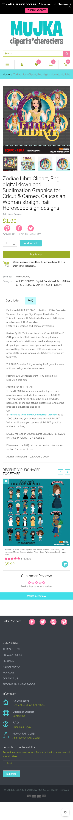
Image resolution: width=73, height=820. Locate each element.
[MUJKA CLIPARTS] (36, 31)
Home (6, 74)
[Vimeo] (34, 627)
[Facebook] (19, 228)
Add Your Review (12, 214)
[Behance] (52, 627)
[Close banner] (69, 7)
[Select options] (65, 564)
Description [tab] (12, 301)
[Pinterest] (64, 621)
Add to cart (30, 243)
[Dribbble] (30, 627)
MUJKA (42, 790)
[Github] (8, 627)
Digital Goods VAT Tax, (48, 281)
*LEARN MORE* (36, 10)
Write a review (36, 596)
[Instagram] (53, 621)
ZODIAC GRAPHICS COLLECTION (42, 285)
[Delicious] (39, 627)
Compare (9, 234)
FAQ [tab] (30, 301)
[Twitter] (30, 228)
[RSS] (12, 627)
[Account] (22, 64)
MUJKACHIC (23, 276)
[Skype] (43, 627)
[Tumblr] (26, 627)
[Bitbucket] (21, 627)
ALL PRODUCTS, (25, 281)
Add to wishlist (30, 234)
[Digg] (48, 627)
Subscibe (11, 773)
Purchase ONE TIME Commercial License (33, 414)
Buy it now (36, 254)
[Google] (3, 627)
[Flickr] (17, 627)
